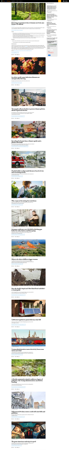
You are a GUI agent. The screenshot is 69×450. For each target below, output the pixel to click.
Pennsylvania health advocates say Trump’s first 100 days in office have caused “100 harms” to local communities (52, 16)
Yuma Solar (14, 317)
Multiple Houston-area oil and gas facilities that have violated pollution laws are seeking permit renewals (51, 7)
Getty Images (14, 106)
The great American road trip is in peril (24, 441)
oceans (26, 46)
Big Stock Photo (16, 168)
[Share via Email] (17, 54)
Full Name (48, 48)
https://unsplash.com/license (20, 317)
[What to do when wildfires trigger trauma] (29, 247)
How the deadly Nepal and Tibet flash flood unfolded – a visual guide (28, 289)
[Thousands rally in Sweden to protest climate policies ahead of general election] (29, 97)
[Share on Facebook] (12, 54)
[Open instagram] (66, 1)
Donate (60, 1)
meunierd (14, 168)
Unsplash (17, 20)
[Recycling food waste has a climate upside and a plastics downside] (29, 129)
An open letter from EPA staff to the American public (52, 38)
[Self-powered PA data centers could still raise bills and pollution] (29, 400)
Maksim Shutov (14, 20)
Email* (49, 51)
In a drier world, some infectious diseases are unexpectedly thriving (26, 78)
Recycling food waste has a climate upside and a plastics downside (26, 141)
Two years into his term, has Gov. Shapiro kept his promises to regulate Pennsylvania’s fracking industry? (52, 31)
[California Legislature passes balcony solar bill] (29, 308)
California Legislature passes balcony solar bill (26, 320)
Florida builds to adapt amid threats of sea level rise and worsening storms (28, 171)
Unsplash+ (17, 106)
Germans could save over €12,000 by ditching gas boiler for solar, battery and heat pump (27, 230)
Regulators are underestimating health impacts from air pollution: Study (52, 24)
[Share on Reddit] (18, 54)
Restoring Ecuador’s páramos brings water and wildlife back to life (23, 50)
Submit (49, 55)
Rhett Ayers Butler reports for (17, 30)
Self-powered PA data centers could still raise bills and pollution (28, 412)
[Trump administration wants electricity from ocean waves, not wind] (29, 337)
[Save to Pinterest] (15, 54)
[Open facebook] (63, 1)
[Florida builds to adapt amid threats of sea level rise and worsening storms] (29, 159)
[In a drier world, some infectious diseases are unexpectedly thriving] (29, 65)
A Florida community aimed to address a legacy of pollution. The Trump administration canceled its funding (27, 380)
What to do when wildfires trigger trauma (25, 259)
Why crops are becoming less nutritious (24, 201)
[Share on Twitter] (13, 54)
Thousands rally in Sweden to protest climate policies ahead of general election (28, 109)
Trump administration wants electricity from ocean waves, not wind (28, 350)
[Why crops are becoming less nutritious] (29, 189)
